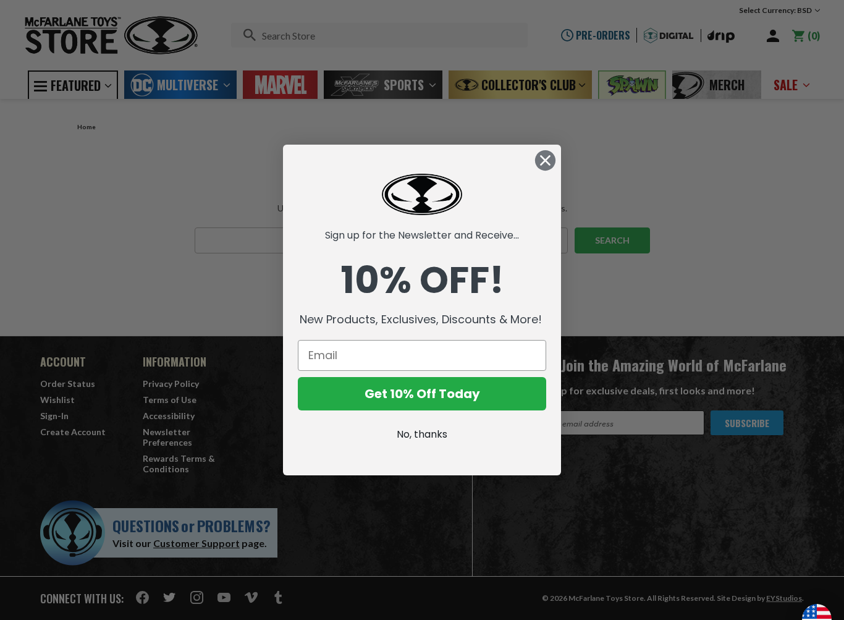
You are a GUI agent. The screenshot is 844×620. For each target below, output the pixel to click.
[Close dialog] (545, 160)
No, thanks (422, 434)
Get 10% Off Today (422, 393)
